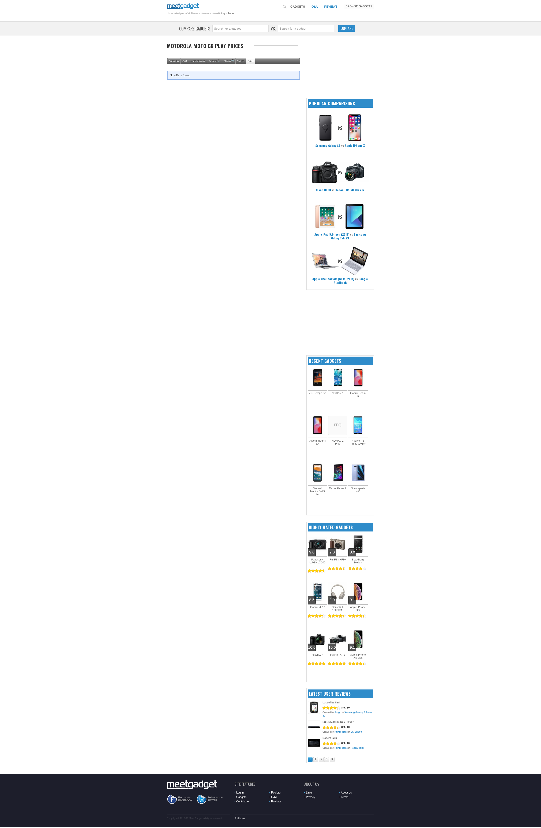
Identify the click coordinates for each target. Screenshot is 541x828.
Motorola (205, 13)
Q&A (314, 6)
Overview (174, 61)
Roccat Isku (329, 738)
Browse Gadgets (359, 6)
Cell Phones (192, 13)
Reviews (330, 6)
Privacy (310, 797)
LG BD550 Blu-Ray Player (338, 722)
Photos (229, 60)
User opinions (198, 61)
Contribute (242, 801)
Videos (240, 61)
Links (309, 792)
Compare (346, 28)
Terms (344, 797)
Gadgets (297, 6)
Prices (251, 61)
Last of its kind (331, 702)
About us (346, 792)
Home (170, 13)
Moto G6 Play (218, 13)
